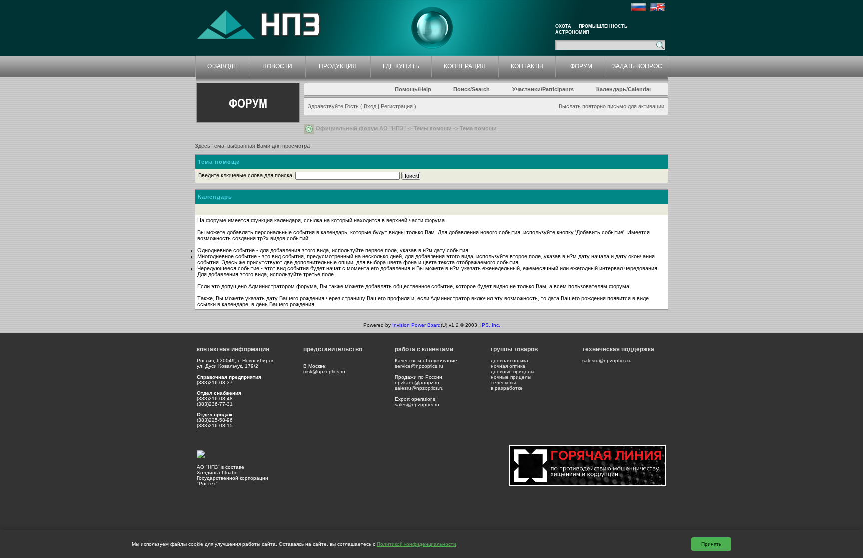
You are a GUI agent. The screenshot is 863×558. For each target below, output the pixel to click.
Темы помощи (433, 128)
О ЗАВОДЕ (222, 66)
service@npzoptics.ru (419, 366)
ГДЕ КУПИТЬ (401, 66)
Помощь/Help (413, 89)
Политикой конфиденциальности (416, 544)
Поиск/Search (471, 89)
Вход (370, 106)
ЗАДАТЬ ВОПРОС (637, 66)
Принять (711, 544)
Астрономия (572, 32)
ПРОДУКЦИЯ (338, 66)
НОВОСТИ (277, 66)
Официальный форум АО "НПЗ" (361, 128)
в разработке (507, 388)
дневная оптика (509, 360)
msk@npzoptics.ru (324, 371)
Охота (563, 26)
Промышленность (603, 26)
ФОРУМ (581, 66)
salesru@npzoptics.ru (419, 388)
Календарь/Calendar (623, 89)
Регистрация (397, 106)
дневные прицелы (512, 371)
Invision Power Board (416, 325)
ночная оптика (508, 366)
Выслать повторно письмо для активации (611, 106)
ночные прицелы (511, 377)
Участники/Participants (543, 89)
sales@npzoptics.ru (417, 404)
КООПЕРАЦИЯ (465, 66)
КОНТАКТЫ (527, 66)
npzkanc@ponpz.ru (417, 382)
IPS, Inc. (490, 325)
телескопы (503, 382)
